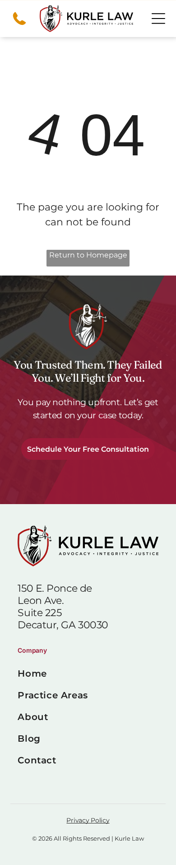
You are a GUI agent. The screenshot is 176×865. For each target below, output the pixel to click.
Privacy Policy (87, 820)
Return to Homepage (88, 255)
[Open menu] (158, 18)
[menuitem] (88, 673)
